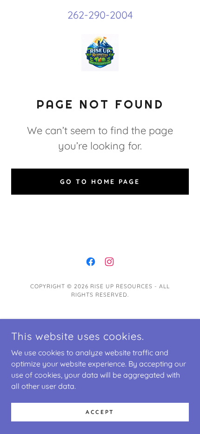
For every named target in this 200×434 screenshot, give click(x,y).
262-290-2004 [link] (100, 14)
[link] (100, 52)
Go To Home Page (100, 181)
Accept (100, 411)
